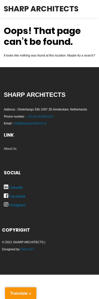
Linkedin (16, 187)
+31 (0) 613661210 (40, 116)
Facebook (17, 196)
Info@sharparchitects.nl (30, 123)
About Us (10, 149)
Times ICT (27, 249)
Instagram (17, 205)
